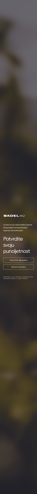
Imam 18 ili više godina (18, 260)
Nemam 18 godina (18, 267)
